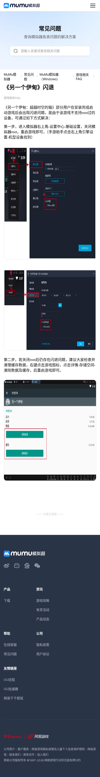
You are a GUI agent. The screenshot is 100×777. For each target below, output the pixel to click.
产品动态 (42, 619)
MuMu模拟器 (10, 76)
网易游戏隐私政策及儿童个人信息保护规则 (58, 749)
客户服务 (23, 749)
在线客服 (10, 645)
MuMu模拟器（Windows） (50, 76)
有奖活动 (42, 610)
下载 (7, 600)
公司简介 (9, 749)
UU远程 (9, 679)
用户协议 (42, 654)
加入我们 (42, 754)
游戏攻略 (42, 600)
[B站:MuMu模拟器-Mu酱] (17, 565)
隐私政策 (42, 645)
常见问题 (29, 76)
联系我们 (14, 754)
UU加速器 (11, 689)
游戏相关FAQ (82, 77)
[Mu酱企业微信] (37, 565)
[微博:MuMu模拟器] (6, 565)
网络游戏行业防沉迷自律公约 (62, 760)
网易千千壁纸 (13, 698)
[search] (15, 51)
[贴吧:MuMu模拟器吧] (27, 565)
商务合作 (28, 754)
